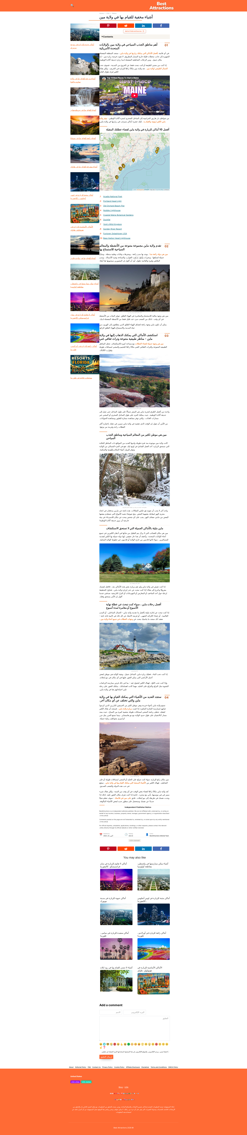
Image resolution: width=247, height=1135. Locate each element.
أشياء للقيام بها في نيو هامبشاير (83, 110)
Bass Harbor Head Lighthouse (116, 238)
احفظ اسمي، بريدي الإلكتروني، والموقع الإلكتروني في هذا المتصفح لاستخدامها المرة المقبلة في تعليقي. (134, 1052)
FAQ (89, 1067)
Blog (121, 1087)
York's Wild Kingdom (112, 224)
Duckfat (106, 220)
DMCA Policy (173, 1067)
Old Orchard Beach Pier (114, 206)
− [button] (102, 138)
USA (126, 1087)
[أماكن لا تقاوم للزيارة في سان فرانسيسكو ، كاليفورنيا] (84, 309)
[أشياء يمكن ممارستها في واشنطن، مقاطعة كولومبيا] (84, 278)
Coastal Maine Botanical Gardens (118, 215)
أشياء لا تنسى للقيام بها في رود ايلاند (116, 967)
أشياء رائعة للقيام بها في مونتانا (83, 138)
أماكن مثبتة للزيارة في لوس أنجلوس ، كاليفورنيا (153, 899)
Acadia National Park (112, 196)
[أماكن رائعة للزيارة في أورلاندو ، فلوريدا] (84, 341)
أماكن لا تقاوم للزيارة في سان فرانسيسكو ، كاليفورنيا (113, 865)
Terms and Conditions (159, 1067)
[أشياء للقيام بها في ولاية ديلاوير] (84, 253)
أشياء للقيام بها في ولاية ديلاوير (83, 258)
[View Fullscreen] (102, 142)
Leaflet (134, 189)
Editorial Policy (80, 1067)
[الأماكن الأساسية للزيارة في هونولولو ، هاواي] (84, 221)
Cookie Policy (119, 1067)
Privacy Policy (107, 1067)
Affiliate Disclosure (133, 1067)
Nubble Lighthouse (112, 210)
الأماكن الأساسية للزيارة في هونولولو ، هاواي (149, 969)
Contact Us (96, 1067)
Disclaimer (145, 1067)
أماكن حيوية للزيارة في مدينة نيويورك (113, 899)
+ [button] (102, 135)
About (71, 1067)
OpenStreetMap (159, 189)
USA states (133, 840)
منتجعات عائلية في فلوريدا (81, 378)
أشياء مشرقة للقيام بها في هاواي (83, 167)
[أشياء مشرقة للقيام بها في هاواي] (84, 161)
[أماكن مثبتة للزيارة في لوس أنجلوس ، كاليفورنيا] (84, 190)
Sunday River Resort (112, 229)
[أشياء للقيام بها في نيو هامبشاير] (84, 105)
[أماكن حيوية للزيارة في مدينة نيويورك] (84, 39)
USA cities (75, 1082)
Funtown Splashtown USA (115, 233)
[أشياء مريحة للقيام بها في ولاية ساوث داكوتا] (84, 73)
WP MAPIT (146, 189)
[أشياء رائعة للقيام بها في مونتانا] (84, 133)
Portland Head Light (112, 201)
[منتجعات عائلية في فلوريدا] (84, 372)
